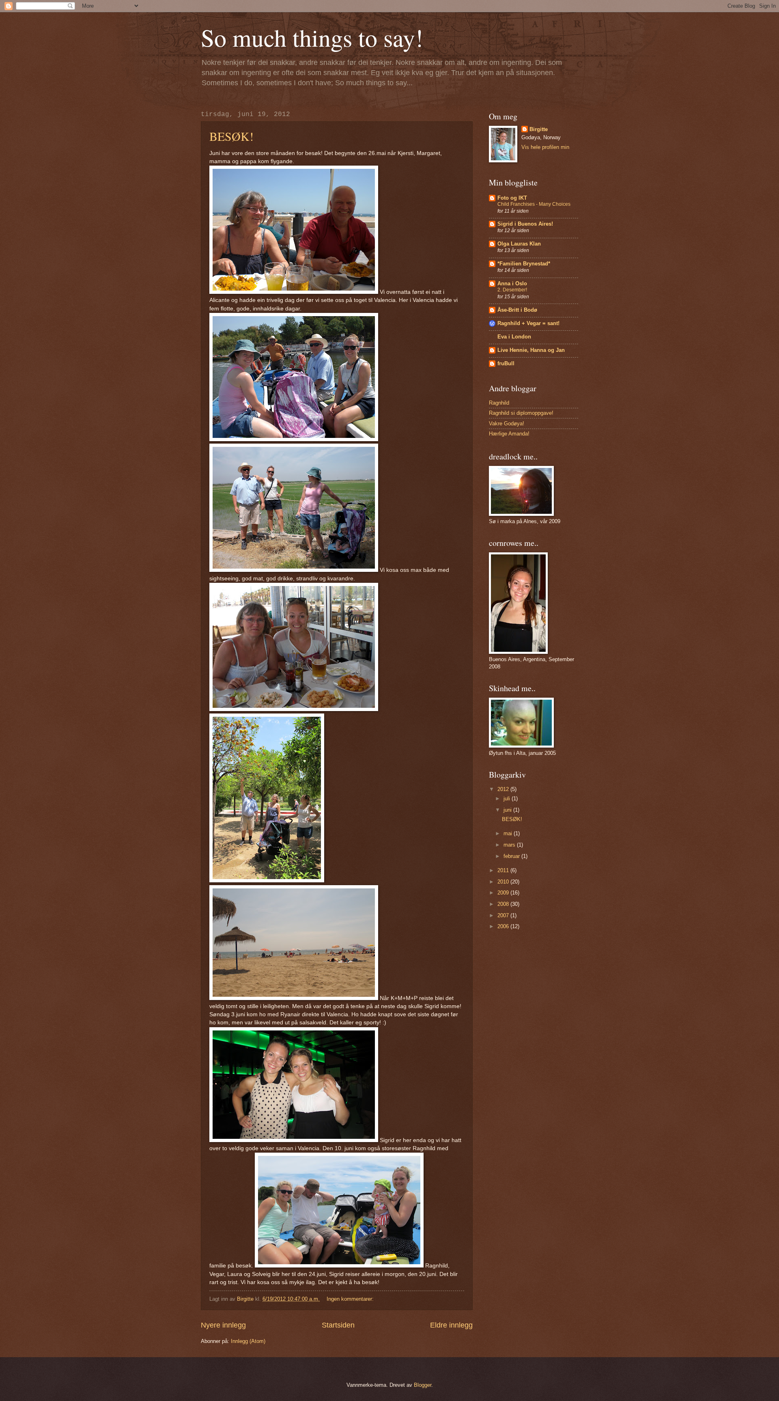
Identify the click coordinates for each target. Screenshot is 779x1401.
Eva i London (514, 337)
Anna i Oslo (512, 283)
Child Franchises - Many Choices (533, 204)
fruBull (505, 363)
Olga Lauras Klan (519, 244)
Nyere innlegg (223, 1325)
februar (512, 856)
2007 (503, 915)
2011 (503, 870)
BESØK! (231, 136)
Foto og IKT (512, 198)
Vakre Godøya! (506, 423)
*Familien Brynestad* (523, 264)
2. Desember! (512, 290)
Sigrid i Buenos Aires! (525, 224)
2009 (503, 893)
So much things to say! (312, 37)
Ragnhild (499, 403)
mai (509, 833)
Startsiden (338, 1325)
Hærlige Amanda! (509, 434)
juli (508, 798)
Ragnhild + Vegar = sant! (528, 323)
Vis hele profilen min (545, 147)
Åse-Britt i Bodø (517, 310)
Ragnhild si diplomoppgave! (521, 413)
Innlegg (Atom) (248, 1341)
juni (508, 810)
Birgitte (538, 129)
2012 (503, 789)
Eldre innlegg (451, 1325)
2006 (503, 926)
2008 (503, 904)
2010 (503, 882)
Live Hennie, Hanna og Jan (531, 350)
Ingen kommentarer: (351, 1299)
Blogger (422, 1385)
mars (510, 845)
